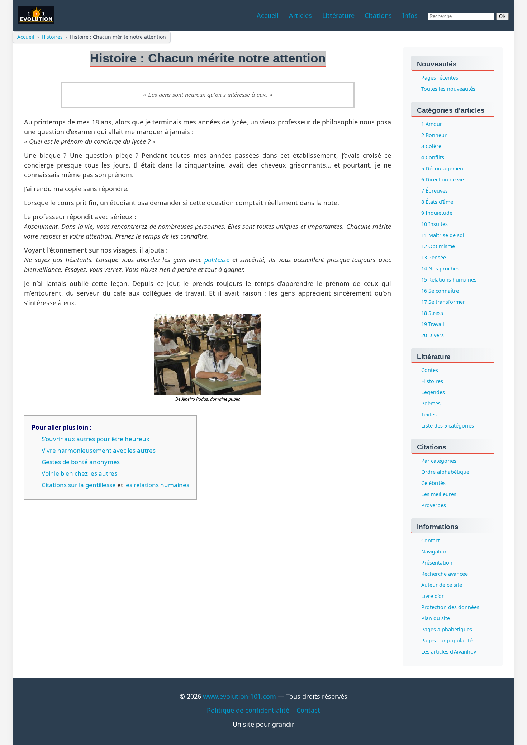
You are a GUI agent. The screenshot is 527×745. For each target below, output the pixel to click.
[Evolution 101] (36, 15)
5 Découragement (443, 168)
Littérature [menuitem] (338, 15)
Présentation (436, 563)
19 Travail (432, 324)
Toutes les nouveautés (448, 88)
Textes (429, 414)
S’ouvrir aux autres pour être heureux (95, 439)
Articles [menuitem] (300, 15)
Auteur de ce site (441, 585)
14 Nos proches (440, 268)
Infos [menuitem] (410, 15)
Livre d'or (432, 596)
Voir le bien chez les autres (79, 473)
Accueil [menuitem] (268, 15)
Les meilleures (438, 494)
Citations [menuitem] (378, 15)
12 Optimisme (438, 246)
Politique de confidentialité (248, 710)
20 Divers (432, 335)
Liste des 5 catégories (447, 426)
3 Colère (431, 146)
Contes (429, 370)
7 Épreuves (434, 190)
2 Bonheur (434, 135)
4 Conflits (432, 157)
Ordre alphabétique (445, 472)
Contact (430, 540)
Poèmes (431, 403)
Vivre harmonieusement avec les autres (99, 450)
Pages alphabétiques (446, 629)
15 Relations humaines (448, 279)
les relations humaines (156, 485)
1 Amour (431, 124)
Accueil (25, 36)
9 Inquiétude (436, 212)
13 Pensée (433, 257)
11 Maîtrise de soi (442, 235)
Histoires (52, 36)
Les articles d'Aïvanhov (448, 652)
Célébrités (433, 483)
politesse (216, 259)
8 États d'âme (437, 201)
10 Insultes (434, 224)
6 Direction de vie (442, 179)
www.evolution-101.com (239, 696)
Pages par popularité (447, 640)
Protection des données (450, 607)
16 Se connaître (440, 290)
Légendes (433, 392)
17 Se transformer (443, 301)
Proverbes (433, 505)
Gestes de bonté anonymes (81, 462)
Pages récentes (439, 77)
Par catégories (438, 461)
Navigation (434, 551)
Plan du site (435, 618)
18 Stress (432, 313)
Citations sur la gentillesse (79, 485)
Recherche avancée (444, 574)
